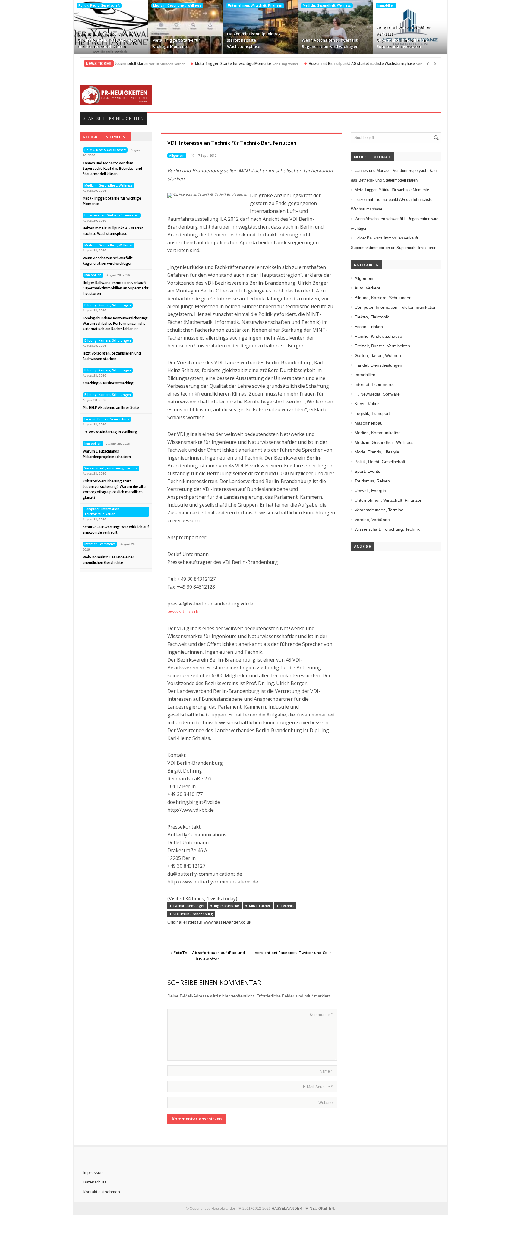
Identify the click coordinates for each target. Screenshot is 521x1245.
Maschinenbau (369, 423)
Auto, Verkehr (367, 288)
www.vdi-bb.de (183, 611)
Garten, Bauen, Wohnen (378, 355)
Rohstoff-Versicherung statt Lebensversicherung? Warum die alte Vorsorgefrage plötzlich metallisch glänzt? (114, 489)
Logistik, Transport (372, 413)
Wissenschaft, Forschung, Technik (110, 468)
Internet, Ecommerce (99, 544)
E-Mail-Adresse (318, 1087)
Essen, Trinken (369, 326)
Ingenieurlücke (226, 905)
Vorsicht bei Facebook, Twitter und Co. (291, 952)
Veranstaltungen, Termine (379, 509)
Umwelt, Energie (370, 490)
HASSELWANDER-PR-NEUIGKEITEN (303, 1208)
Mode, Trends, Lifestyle (377, 452)
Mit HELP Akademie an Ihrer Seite (111, 407)
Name (326, 1071)
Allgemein (177, 155)
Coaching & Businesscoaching (108, 383)
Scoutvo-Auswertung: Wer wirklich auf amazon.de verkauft (116, 529)
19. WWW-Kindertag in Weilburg (110, 431)
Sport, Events (367, 471)
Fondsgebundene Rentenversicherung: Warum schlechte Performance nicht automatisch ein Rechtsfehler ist (115, 323)
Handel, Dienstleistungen (378, 365)
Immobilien (386, 5)
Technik (287, 905)
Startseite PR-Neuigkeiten (113, 118)
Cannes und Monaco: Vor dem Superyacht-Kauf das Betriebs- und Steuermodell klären (106, 40)
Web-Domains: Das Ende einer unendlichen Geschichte (108, 560)
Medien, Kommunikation (378, 432)
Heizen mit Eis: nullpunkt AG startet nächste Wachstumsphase (253, 40)
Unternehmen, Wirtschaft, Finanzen (255, 5)
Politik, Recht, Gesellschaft (99, 5)
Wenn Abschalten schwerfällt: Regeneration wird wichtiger (330, 43)
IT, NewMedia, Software (377, 394)
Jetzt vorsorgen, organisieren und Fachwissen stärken (112, 356)
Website (325, 1102)
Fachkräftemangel (188, 905)
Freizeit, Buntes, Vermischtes (106, 419)
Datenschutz (94, 1182)
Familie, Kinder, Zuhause (378, 336)
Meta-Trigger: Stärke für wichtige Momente (176, 43)
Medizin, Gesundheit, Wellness (177, 5)
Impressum (93, 1172)
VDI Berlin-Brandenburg (193, 914)
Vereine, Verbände (372, 519)
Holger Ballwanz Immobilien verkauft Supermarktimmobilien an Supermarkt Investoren (404, 37)
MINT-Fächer (259, 905)
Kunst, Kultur (367, 403)
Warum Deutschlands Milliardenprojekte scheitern (107, 454)
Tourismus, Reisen (372, 481)
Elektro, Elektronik (372, 316)
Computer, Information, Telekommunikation (102, 511)
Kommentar (321, 1014)
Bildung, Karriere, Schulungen (107, 305)
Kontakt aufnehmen (101, 1191)
